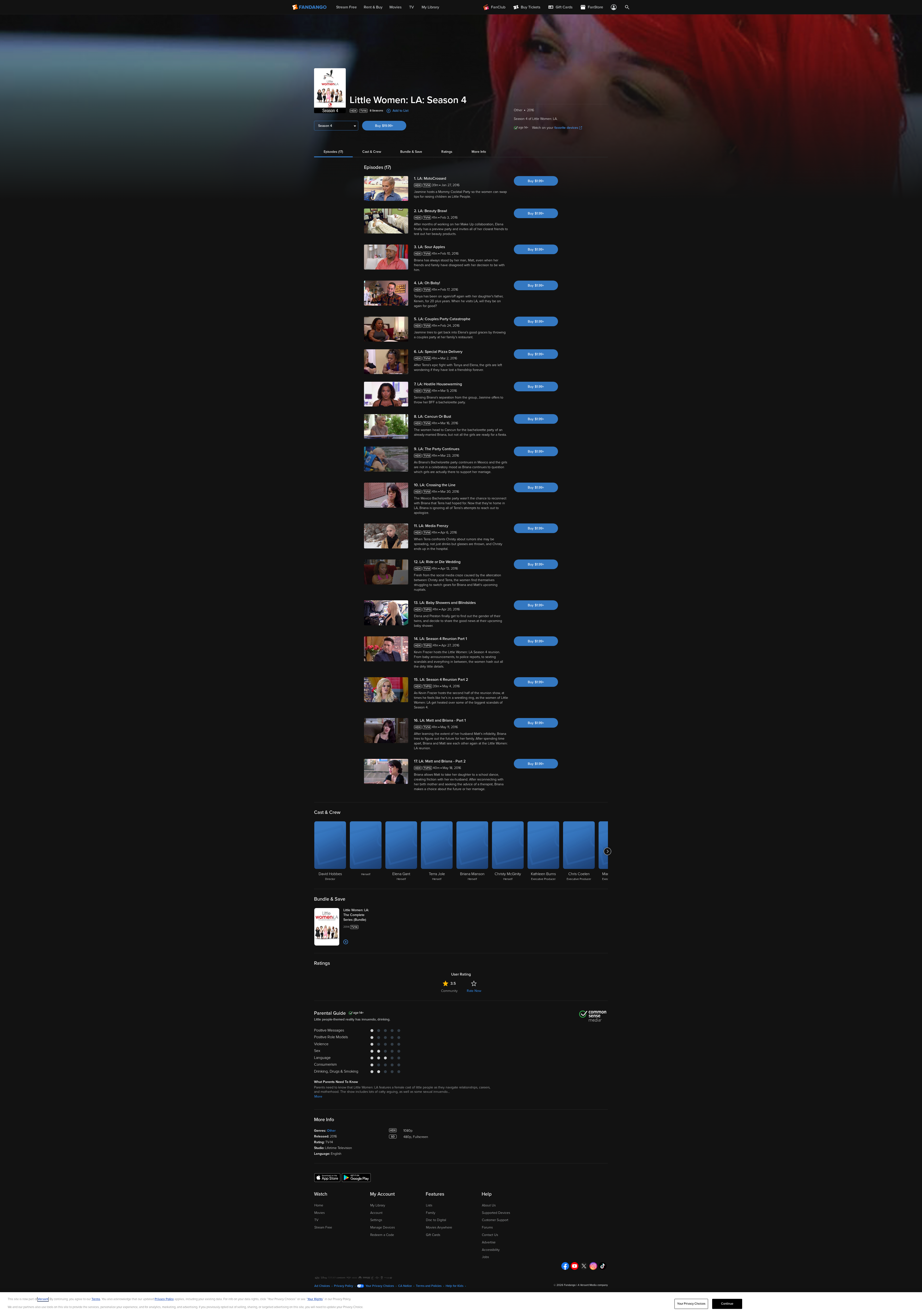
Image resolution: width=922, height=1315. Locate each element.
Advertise (489, 1242)
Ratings (446, 152)
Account (376, 1213)
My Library (377, 1205)
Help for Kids (454, 1286)
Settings (376, 1220)
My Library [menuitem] (430, 7)
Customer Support (495, 1220)
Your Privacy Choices (379, 1286)
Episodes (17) (333, 152)
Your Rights (315, 1299)
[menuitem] (560, 7)
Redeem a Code (382, 1235)
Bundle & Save (411, 152)
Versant (43, 1299)
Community (449, 991)
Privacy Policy (343, 1286)
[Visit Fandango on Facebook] (565, 1266)
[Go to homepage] (310, 7)
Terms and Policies (429, 1286)
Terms (95, 1299)
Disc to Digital (436, 1220)
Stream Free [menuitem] (346, 7)
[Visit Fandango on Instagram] (593, 1266)
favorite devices (566, 128)
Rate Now (474, 991)
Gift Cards (433, 1235)
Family (430, 1213)
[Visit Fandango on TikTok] (603, 1266)
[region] (461, 1303)
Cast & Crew (371, 152)
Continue (727, 1304)
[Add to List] (345, 942)
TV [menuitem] (411, 7)
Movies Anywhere (439, 1227)
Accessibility (491, 1250)
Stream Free (323, 1227)
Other (331, 1131)
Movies (319, 1213)
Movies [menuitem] (395, 7)
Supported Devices (496, 1213)
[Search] (627, 7)
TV (316, 1220)
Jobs (485, 1257)
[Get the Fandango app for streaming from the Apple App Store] (327, 1177)
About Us (489, 1205)
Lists (429, 1205)
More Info (479, 152)
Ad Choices (322, 1286)
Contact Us (490, 1235)
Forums (487, 1227)
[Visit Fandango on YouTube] (574, 1266)
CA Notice (405, 1286)
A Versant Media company (593, 1285)
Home (318, 1205)
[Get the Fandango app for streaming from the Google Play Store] (356, 1177)
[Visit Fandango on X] (584, 1266)
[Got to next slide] (607, 851)
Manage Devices (382, 1227)
